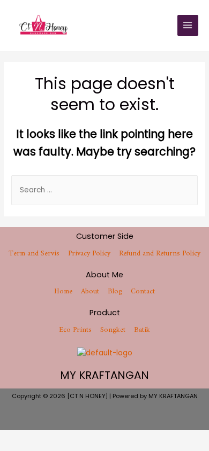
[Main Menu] (187, 25)
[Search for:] (104, 190)
